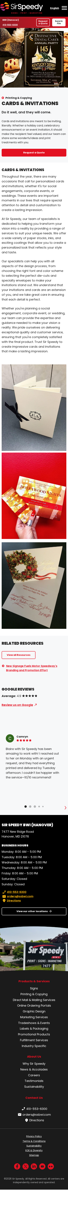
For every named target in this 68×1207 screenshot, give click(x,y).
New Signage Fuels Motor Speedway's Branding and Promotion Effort (31, 668)
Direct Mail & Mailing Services (34, 1000)
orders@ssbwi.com (20, 896)
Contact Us (34, 1098)
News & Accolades (34, 1069)
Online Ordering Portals (34, 1005)
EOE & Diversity (34, 1150)
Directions (14, 901)
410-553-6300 (10, 24)
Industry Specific (34, 1046)
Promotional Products (34, 1034)
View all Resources (18, 655)
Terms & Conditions (34, 1141)
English (54, 8)
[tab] (25, 806)
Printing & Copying (18, 98)
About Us (34, 1056)
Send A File (59, 22)
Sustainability (34, 1087)
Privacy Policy (34, 1136)
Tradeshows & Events (34, 1023)
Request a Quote (43, 22)
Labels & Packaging (34, 1028)
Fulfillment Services (34, 1040)
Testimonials (34, 1081)
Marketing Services (34, 1017)
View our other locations (32, 911)
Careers (34, 1075)
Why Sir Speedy (34, 1064)
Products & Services (34, 981)
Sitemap (34, 1155)
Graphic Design (34, 1011)
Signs (34, 988)
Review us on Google (17, 705)
